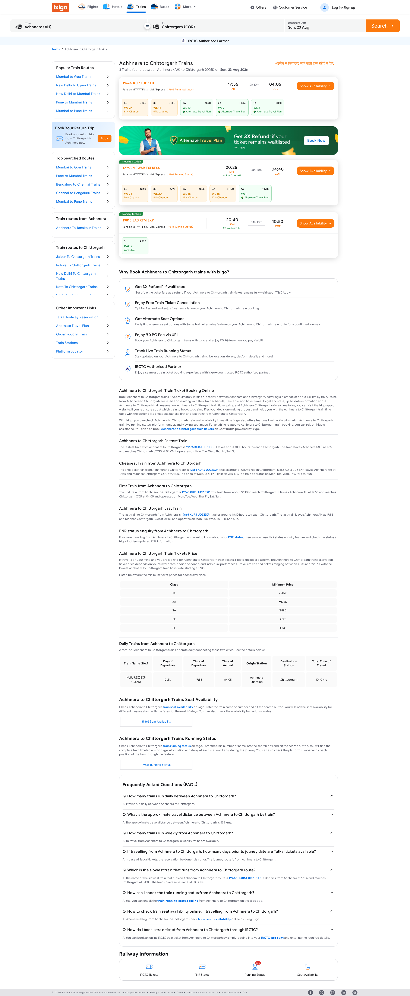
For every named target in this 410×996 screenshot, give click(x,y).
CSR (245, 992)
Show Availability (313, 86)
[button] (337, 7)
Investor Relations (230, 992)
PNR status (235, 537)
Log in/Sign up (343, 7)
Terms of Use (167, 992)
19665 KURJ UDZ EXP (200, 447)
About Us (213, 992)
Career (180, 992)
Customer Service (196, 992)
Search (379, 26)
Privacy (153, 992)
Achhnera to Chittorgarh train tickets (187, 429)
